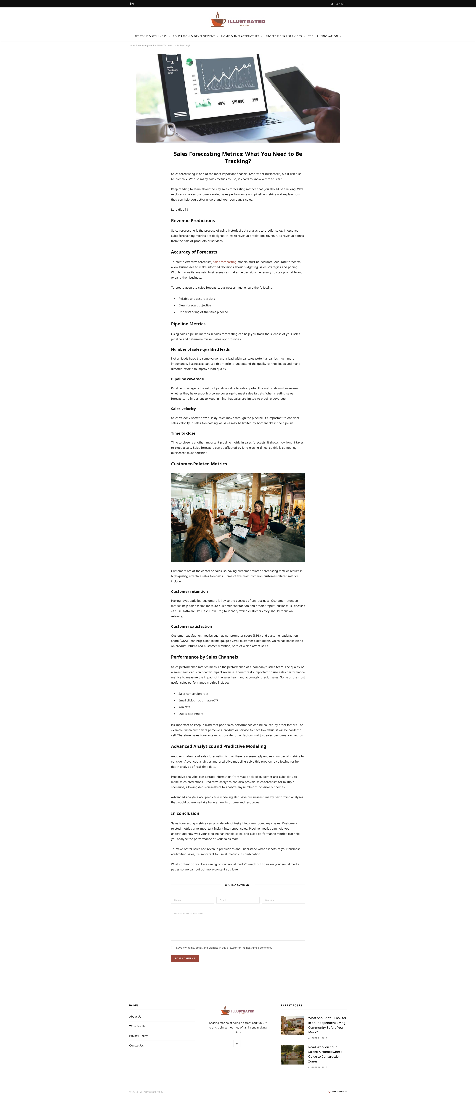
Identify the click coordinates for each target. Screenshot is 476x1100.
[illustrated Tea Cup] (238, 19)
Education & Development (194, 36)
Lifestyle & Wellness (150, 36)
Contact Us (136, 1045)
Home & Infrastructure (240, 36)
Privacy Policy (138, 1036)
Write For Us (137, 1026)
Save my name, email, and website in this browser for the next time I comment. (224, 947)
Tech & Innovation (323, 36)
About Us (135, 1016)
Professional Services (284, 36)
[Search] (332, 4)
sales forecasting (225, 262)
